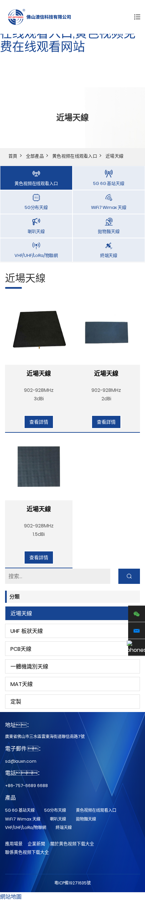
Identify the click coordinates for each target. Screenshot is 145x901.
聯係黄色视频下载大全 (27, 852)
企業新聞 (36, 844)
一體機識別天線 (29, 666)
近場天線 (114, 156)
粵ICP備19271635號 (72, 883)
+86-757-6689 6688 (26, 785)
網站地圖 (11, 897)
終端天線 (64, 827)
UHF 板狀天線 (26, 631)
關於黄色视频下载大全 (72, 844)
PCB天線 (20, 649)
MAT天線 (21, 684)
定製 (15, 702)
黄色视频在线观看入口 (74, 156)
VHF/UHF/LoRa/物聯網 (25, 827)
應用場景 (14, 844)
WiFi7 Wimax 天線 (22, 819)
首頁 (13, 156)
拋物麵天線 (86, 819)
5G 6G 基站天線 (20, 810)
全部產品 (35, 156)
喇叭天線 (58, 819)
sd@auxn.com (20, 761)
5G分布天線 (55, 810)
